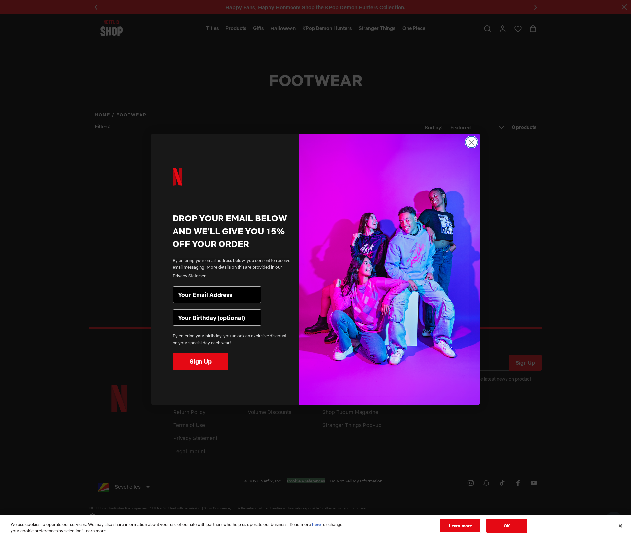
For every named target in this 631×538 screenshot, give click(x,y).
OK (507, 525)
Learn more (460, 525)
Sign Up (201, 361)
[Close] (620, 526)
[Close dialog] (471, 142)
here (316, 524)
